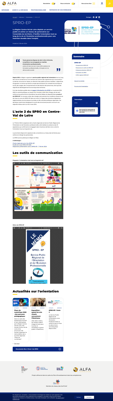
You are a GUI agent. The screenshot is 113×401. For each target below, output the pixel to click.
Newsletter (47, 3)
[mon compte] (102, 3)
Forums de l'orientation (81, 86)
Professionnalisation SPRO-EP (83, 70)
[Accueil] (9, 3)
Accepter (89, 397)
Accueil (15, 17)
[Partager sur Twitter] (96, 17)
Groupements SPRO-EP (82, 65)
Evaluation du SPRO (81, 72)
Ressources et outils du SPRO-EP (84, 67)
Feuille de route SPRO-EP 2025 (22, 145)
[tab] (38, 349)
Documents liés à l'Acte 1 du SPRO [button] (27, 349)
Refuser (79, 397)
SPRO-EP (77, 63)
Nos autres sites (86, 3)
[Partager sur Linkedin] (99, 17)
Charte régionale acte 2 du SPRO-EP (24, 143)
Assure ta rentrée (79, 81)
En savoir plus (60, 398)
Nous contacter (65, 3)
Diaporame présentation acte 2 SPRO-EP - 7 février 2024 (30, 146)
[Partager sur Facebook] (93, 17)
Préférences (16, 399)
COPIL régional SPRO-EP (82, 75)
